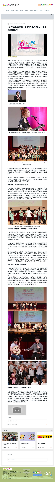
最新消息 (9, 417)
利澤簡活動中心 (26, 476)
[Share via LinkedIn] (13, 421)
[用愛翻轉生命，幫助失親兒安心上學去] (10, 436)
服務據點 (26, 473)
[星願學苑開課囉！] (45, 436)
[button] (7, 10)
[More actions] (46, 23)
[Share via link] (16, 421)
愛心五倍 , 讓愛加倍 (25, 443)
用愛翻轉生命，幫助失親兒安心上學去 (10, 444)
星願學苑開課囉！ (42, 443)
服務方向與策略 (26, 471)
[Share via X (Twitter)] (10, 421)
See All (51, 430)
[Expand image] (27, 299)
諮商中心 (26, 474)
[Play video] (27, 45)
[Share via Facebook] (8, 421)
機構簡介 (26, 470)
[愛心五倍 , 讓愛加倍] (27, 436)
